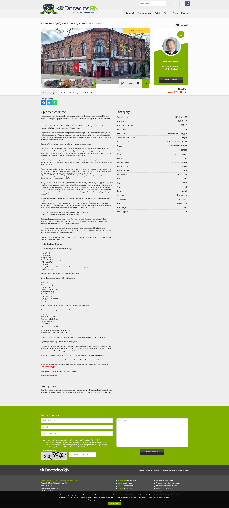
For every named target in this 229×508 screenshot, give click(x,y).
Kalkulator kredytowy (69, 93)
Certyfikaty (173, 470)
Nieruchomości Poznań (164, 488)
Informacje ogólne (50, 93)
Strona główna (144, 13)
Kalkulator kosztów (90, 93)
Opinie (157, 13)
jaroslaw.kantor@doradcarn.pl (171, 66)
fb (187, 3)
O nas (175, 13)
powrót (184, 25)
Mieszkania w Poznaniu (164, 480)
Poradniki (130, 13)
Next (95, 83)
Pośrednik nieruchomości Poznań (168, 483)
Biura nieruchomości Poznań (166, 486)
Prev (43, 83)
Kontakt (184, 13)
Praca (187, 470)
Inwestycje (149, 470)
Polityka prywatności (161, 470)
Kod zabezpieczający (50, 450)
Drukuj (130, 83)
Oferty (166, 13)
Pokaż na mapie (138, 83)
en (182, 4)
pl (176, 4)
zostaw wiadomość (171, 80)
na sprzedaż (127, 480)
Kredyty (181, 470)
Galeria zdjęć (145, 83)
